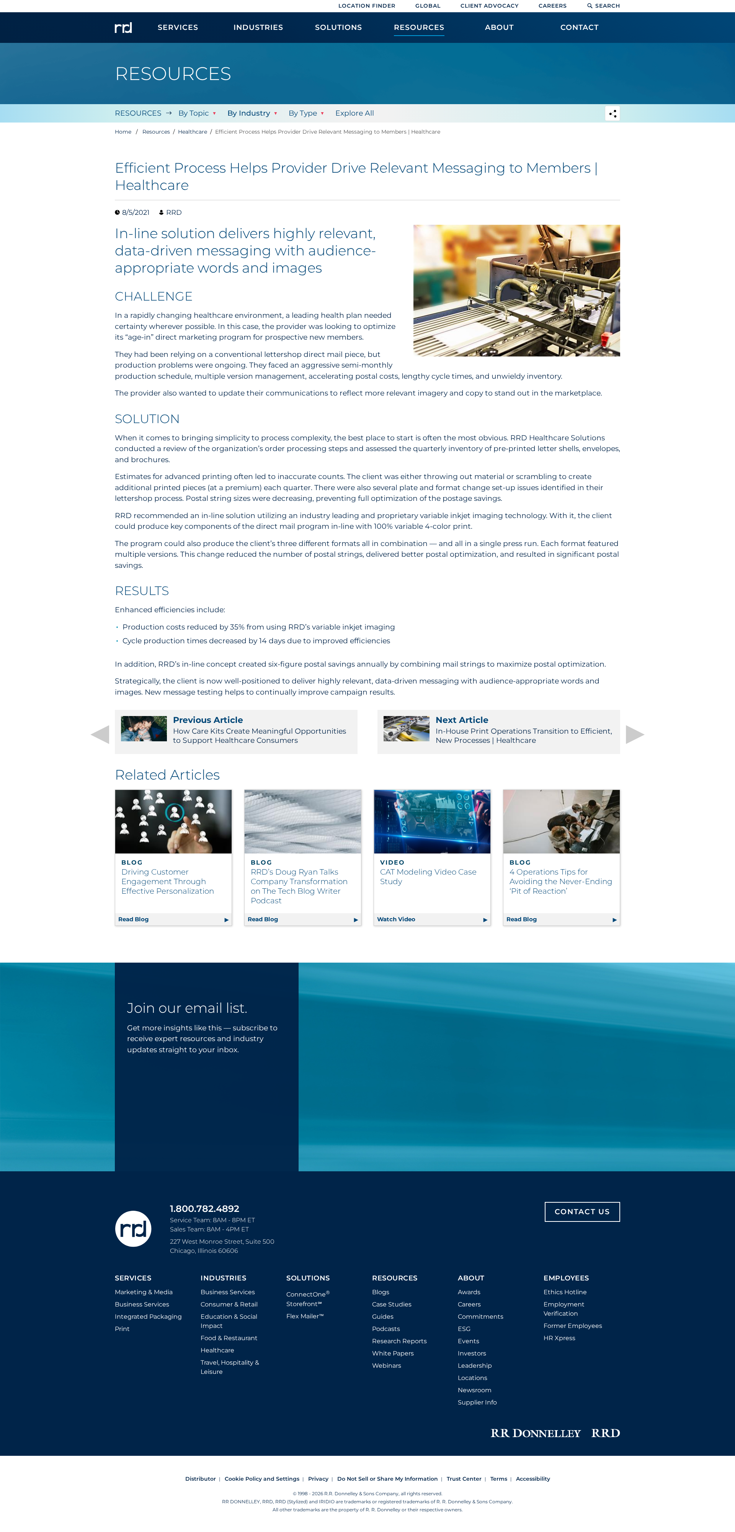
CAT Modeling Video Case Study (428, 876)
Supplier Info (477, 1402)
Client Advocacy (490, 6)
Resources (138, 113)
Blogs (380, 1292)
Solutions (308, 1278)
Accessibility (533, 1478)
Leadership (475, 1365)
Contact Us (582, 1211)
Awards (469, 1292)
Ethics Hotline (565, 1292)
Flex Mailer (305, 1316)
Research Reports (399, 1341)
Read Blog (175, 919)
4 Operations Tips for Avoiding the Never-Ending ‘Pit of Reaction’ (561, 881)
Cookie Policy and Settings (262, 1478)
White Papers (393, 1353)
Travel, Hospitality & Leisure (230, 1367)
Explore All (354, 113)
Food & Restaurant (229, 1338)
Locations (472, 1378)
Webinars (386, 1365)
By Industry (248, 113)
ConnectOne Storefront (308, 1298)
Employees (566, 1278)
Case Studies (392, 1304)
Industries (223, 1278)
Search (607, 6)
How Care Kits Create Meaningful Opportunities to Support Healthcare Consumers (259, 730)
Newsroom (475, 1390)
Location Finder (366, 6)
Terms (498, 1478)
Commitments (480, 1316)
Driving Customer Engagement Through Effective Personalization (167, 881)
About (471, 1278)
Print (122, 1329)
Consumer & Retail (229, 1304)
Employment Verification (564, 1309)
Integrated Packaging (148, 1316)
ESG (464, 1329)
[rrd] (123, 27)
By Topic (193, 113)
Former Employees (573, 1325)
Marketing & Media (144, 1292)
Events (468, 1341)
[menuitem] (178, 31)
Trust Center (464, 1478)
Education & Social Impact (229, 1321)
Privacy (318, 1478)
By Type (303, 113)
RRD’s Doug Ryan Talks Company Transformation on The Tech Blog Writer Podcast (299, 886)
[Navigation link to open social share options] (612, 114)
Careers (553, 6)
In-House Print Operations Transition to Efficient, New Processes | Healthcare (524, 730)
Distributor (200, 1478)
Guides (383, 1316)
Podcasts (386, 1329)
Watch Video (433, 919)
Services (133, 1278)
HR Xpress (559, 1338)
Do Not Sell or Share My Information (387, 1478)
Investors (472, 1353)
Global (428, 6)
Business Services (142, 1304)
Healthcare (217, 1350)
